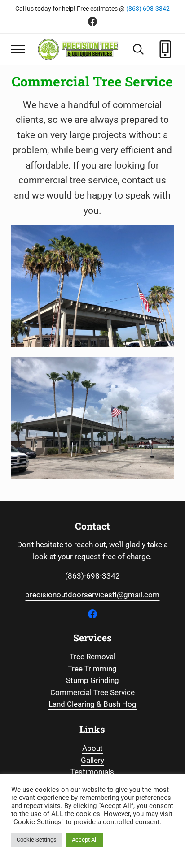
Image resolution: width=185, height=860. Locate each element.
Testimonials (92, 772)
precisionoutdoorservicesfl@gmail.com (92, 595)
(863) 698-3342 (148, 8)
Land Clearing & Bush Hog (92, 704)
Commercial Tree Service (92, 692)
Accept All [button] (84, 839)
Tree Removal (92, 657)
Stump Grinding (92, 680)
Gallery (92, 760)
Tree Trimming (92, 669)
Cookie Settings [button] (37, 839)
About (92, 748)
